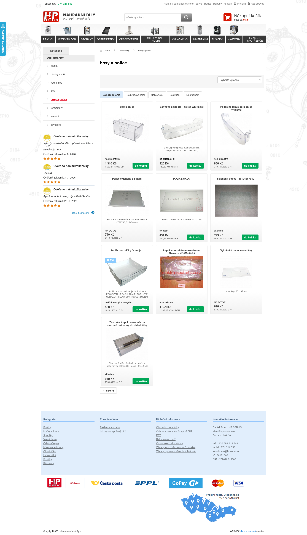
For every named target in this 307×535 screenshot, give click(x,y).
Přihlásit (241, 3)
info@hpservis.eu (226, 451)
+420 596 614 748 (225, 443)
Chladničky (49, 451)
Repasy (217, 3)
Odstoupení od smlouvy (169, 443)
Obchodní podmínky (167, 427)
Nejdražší (174, 95)
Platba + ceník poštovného (179, 3)
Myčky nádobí (51, 431)
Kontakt (227, 3)
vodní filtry (56, 82)
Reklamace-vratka (110, 427)
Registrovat (257, 3)
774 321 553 (65, 3)
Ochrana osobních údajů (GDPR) (174, 431)
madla (54, 65)
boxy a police (59, 99)
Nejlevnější (157, 95)
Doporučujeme (111, 95)
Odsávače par (51, 443)
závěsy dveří (58, 74)
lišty (53, 91)
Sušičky (47, 459)
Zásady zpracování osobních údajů (176, 451)
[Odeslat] (186, 17)
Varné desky (50, 439)
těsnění (55, 116)
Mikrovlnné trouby (53, 447)
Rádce (207, 3)
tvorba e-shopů (248, 531)
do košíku (141, 165)
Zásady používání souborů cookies (175, 447)
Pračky (47, 427)
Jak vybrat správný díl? (113, 431)
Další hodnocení (81, 212)
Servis (198, 3)
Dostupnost (192, 95)
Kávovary (48, 463)
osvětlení (56, 124)
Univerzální (49, 455)
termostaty (57, 108)
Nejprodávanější (135, 95)
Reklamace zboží (166, 439)
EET (158, 435)
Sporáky (48, 435)
